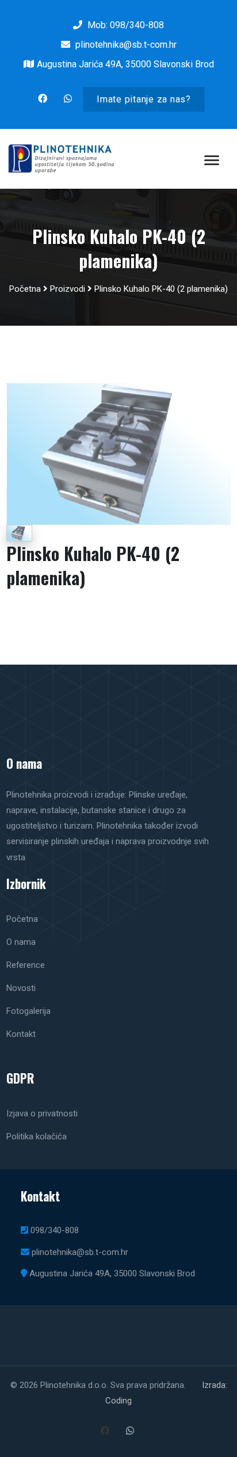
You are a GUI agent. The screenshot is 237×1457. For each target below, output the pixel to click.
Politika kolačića (36, 1136)
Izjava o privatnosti (42, 1113)
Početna (25, 289)
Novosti (21, 988)
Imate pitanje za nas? (144, 99)
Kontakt (21, 1034)
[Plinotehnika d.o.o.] (119, 453)
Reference (25, 965)
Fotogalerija (28, 1011)
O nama (21, 942)
